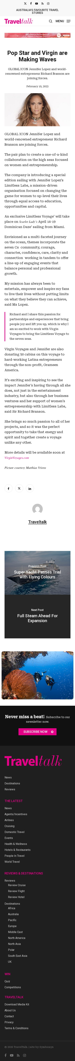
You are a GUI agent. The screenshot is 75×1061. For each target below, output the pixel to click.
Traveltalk (37, 521)
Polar (11, 950)
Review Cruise (17, 885)
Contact (9, 1016)
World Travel (12, 861)
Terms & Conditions (16, 1028)
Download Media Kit (17, 1004)
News (8, 777)
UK (10, 961)
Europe (12, 926)
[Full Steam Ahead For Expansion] (37, 616)
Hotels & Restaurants (18, 850)
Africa (11, 908)
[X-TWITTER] (25, 3)
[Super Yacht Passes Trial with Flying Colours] (37, 573)
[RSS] (43, 3)
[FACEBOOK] (31, 3)
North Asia (14, 944)
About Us (10, 1010)
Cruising (9, 826)
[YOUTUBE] (36, 3)
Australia (13, 914)
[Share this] (9, 488)
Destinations (12, 783)
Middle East (15, 932)
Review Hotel (16, 897)
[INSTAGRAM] (48, 3)
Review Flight (16, 891)
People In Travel (14, 855)
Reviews (10, 789)
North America (16, 938)
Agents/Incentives (16, 814)
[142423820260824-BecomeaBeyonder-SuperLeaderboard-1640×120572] (37, 35)
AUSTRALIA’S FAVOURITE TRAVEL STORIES (37, 11)
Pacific (12, 920)
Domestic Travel (14, 832)
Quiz (7, 981)
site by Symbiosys (42, 1047)
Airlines (9, 820)
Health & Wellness (16, 844)
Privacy (9, 1022)
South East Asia (17, 955)
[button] (63, 21)
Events (9, 838)
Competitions (13, 987)
